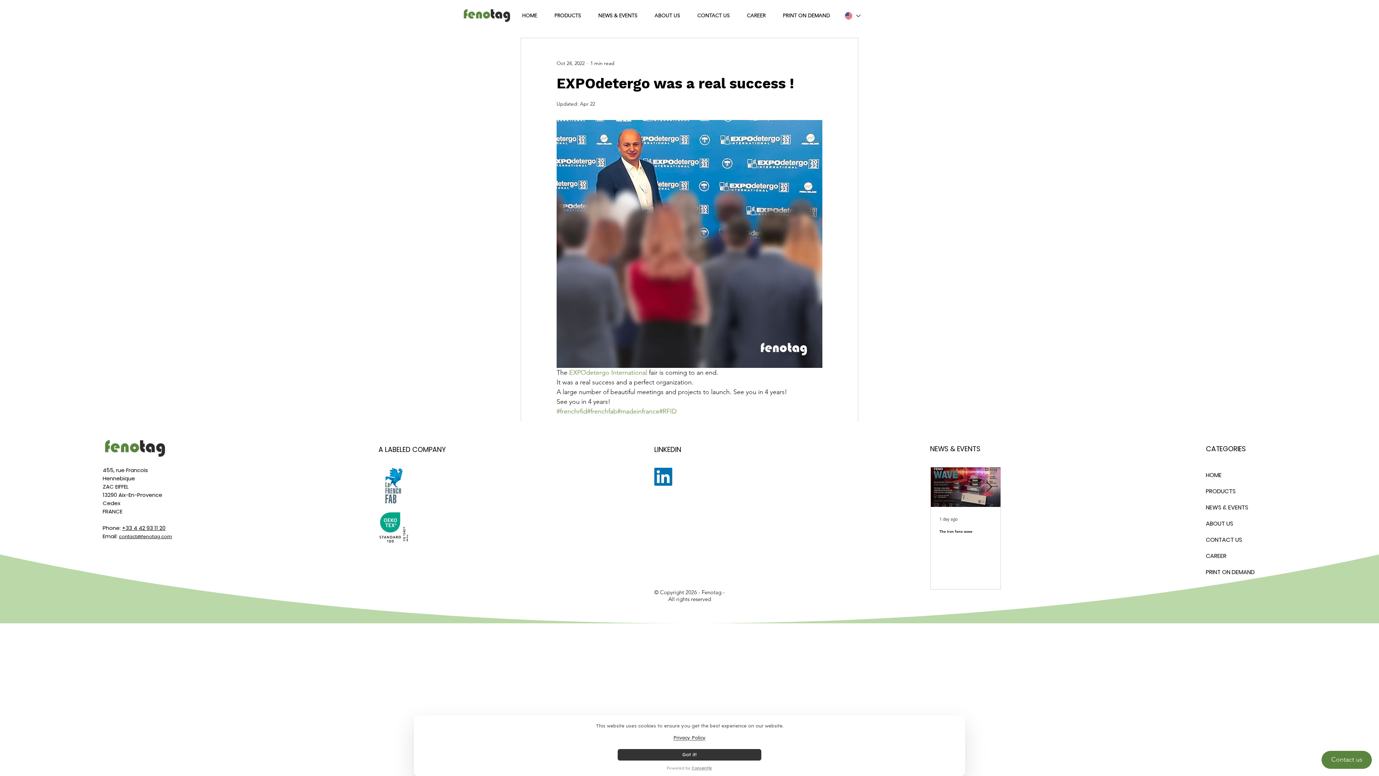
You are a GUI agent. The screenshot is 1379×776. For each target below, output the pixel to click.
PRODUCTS (1221, 491)
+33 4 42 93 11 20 (144, 528)
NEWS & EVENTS (1227, 507)
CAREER (1216, 556)
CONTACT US (1224, 540)
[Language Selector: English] (852, 15)
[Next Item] (989, 487)
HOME (1214, 475)
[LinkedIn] (663, 477)
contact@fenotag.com (145, 536)
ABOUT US (1219, 523)
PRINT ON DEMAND (1230, 572)
